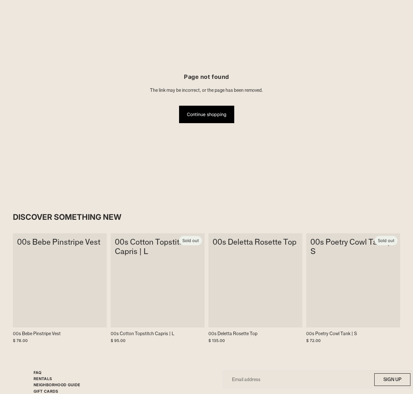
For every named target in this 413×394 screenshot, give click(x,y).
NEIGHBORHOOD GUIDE (57, 384)
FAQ (37, 372)
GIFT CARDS (46, 391)
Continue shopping (207, 114)
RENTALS (43, 378)
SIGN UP (392, 379)
